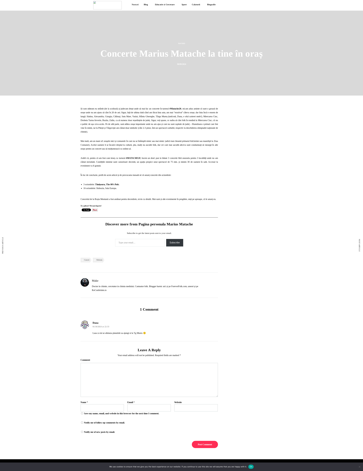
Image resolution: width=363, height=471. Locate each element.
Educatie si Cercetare (165, 5)
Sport (184, 5)
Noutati (135, 5)
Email (130, 402)
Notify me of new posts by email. (99, 432)
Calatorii (196, 5)
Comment (85, 360)
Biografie (211, 5)
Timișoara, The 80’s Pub (107, 184)
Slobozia (99, 260)
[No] (359, 466)
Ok (251, 466)
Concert (86, 260)
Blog (146, 5)
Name (83, 402)
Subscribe (175, 242)
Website (178, 402)
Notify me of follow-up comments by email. (104, 422)
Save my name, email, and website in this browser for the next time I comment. (121, 413)
